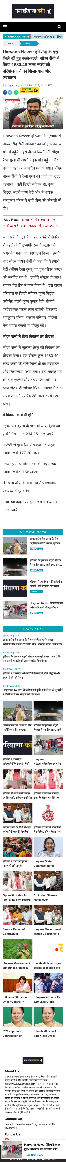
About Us (12, 1071)
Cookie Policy (16, 1159)
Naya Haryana (15, 85)
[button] (5, 26)
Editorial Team (49, 1159)
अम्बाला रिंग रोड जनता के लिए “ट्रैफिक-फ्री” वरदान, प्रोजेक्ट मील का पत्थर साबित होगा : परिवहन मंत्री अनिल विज (33, 226)
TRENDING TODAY (32, 532)
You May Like (33, 629)
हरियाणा (28, 43)
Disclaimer (32, 1159)
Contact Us (13, 1119)
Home (10, 43)
